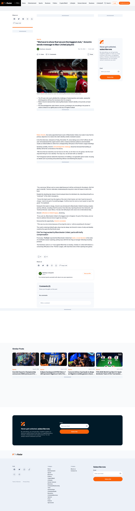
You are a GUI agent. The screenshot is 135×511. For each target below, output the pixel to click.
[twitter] (19, 19)
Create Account (124, 3)
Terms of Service (16, 481)
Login (114, 3)
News (24, 3)
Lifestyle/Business (53, 495)
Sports (41, 3)
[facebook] (14, 19)
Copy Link (18, 23)
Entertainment (32, 3)
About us (73, 469)
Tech (49, 487)
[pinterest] (23, 19)
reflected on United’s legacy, (50, 213)
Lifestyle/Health (52, 491)
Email (101, 68)
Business (47, 3)
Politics (55, 3)
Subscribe (110, 77)
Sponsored (51, 502)
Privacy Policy (26, 481)
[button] (40, 54)
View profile (87, 273)
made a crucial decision (79, 238)
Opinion (50, 497)
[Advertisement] (22, 58)
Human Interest (82, 3)
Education (50, 493)
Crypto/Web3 (64, 3)
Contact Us (74, 470)
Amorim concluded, (60, 221)
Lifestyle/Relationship (54, 485)
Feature (50, 500)
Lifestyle (72, 3)
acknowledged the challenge (61, 147)
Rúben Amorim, (41, 135)
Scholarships (51, 489)
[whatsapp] (32, 19)
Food (49, 499)
